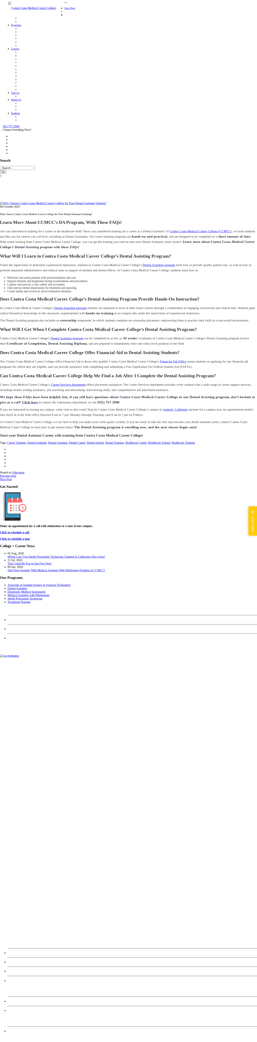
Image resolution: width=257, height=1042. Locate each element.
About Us (16, 99)
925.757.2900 (11, 126)
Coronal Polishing (29, 55)
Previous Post (8, 475)
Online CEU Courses (22, 1010)
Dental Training (114, 442)
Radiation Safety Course (32, 86)
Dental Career (77, 442)
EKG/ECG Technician (32, 62)
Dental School (95, 442)
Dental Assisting (28, 31)
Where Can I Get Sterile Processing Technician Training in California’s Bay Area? (56, 556)
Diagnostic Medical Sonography (37, 35)
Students (15, 113)
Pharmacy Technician (31, 75)
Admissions (71, 11)
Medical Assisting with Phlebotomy (39, 38)
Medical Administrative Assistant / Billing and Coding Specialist (56, 65)
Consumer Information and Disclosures (32, 1031)
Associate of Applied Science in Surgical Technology (50, 28)
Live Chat (252, 524)
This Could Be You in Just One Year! (30, 563)
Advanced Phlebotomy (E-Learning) (40, 89)
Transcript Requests (30, 120)
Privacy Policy (18, 638)
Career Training (16, 442)
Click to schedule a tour (15, 538)
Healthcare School (159, 442)
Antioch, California (175, 409)
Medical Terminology (31, 72)
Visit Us (15, 93)
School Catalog (18, 628)
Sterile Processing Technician (35, 42)
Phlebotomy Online (21, 1001)
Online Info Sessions (76, 14)
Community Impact (29, 103)
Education (18, 472)
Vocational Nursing (29, 45)
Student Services (28, 116)
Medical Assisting (29, 69)
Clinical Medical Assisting (33, 52)
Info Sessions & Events (32, 96)
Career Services (27, 21)
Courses (15, 48)
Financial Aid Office (173, 361)
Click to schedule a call (15, 532)
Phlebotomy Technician (32, 82)
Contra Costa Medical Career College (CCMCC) (201, 231)
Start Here (69, 8)
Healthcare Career (136, 442)
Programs (16, 25)
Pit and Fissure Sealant (31, 79)
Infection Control (28, 58)
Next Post (6, 479)
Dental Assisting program (159, 265)
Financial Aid (26, 18)
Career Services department (68, 384)
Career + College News (32, 106)
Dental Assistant (36, 442)
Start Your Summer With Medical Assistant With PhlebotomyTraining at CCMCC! (56, 570)
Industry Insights (28, 109)
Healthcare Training (183, 442)
